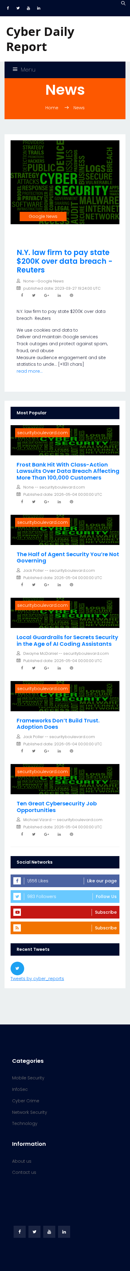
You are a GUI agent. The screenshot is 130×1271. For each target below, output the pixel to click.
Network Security (29, 1112)
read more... (30, 371)
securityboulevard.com (42, 433)
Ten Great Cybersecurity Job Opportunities (57, 807)
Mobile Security (28, 1078)
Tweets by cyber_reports (37, 979)
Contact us (24, 1172)
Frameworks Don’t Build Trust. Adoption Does (58, 724)
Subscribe (106, 912)
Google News (43, 216)
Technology (24, 1123)
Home (51, 108)
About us (21, 1161)
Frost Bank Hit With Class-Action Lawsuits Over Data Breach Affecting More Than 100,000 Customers (68, 471)
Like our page (102, 881)
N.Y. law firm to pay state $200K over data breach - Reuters (64, 261)
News (79, 108)
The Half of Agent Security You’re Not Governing (68, 557)
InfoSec (20, 1089)
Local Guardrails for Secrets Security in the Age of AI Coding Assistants (67, 640)
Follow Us (106, 897)
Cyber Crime (25, 1101)
